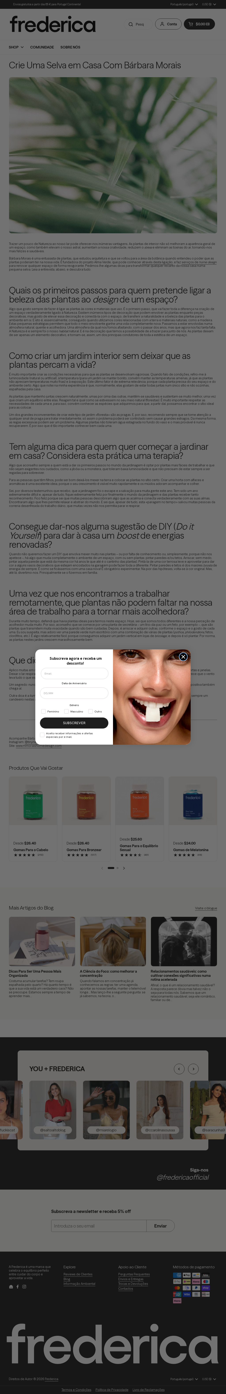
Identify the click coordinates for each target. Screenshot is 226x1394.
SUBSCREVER (74, 723)
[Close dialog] (183, 657)
